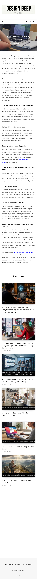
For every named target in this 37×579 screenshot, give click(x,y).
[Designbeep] (18, 9)
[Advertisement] (15, 519)
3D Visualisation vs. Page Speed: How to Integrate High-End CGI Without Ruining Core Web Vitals (17, 345)
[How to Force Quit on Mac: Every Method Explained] (18, 432)
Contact (17, 564)
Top (19, 575)
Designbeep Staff (14, 43)
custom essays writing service (23, 252)
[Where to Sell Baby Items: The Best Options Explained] (18, 399)
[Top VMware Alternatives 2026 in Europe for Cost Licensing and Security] (18, 365)
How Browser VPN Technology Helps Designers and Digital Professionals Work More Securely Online (18, 309)
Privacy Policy (27, 564)
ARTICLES (18, 32)
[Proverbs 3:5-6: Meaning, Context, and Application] (18, 466)
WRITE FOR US (9, 564)
